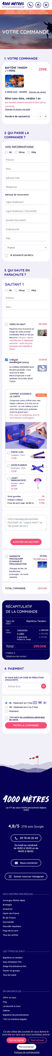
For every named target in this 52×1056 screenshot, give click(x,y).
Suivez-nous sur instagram (29, 876)
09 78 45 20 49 (29, 838)
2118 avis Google (32, 826)
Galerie (6, 1010)
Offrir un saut (9, 997)
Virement (14, 711)
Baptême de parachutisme (16, 1015)
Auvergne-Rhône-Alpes (14, 900)
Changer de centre (37, 92)
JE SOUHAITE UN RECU (21, 255)
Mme (22, 152)
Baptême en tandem (13, 957)
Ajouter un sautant (26, 541)
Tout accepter (16, 1040)
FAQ (5, 1002)
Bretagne (7, 904)
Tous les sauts (9, 975)
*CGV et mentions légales (15, 1019)
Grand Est (7, 909)
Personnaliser (26, 1046)
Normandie (8, 922)
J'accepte (27, 718)
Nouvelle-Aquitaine (12, 926)
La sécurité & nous (12, 1006)
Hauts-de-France (11, 913)
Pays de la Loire (10, 930)
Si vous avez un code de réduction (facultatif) (24, 678)
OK (43, 686)
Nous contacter (29, 862)
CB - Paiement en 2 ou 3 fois (23, 707)
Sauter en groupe (11, 970)
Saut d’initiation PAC (12, 962)
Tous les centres (10, 935)
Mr (10, 152)
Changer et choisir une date (17, 109)
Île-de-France (9, 917)
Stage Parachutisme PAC (14, 966)
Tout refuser (37, 1040)
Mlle (33, 152)
